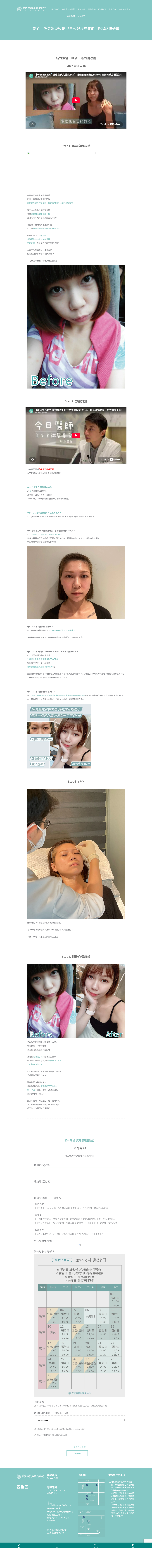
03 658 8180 (52, 1477)
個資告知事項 (80, 1446)
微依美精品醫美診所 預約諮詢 (39, 666)
